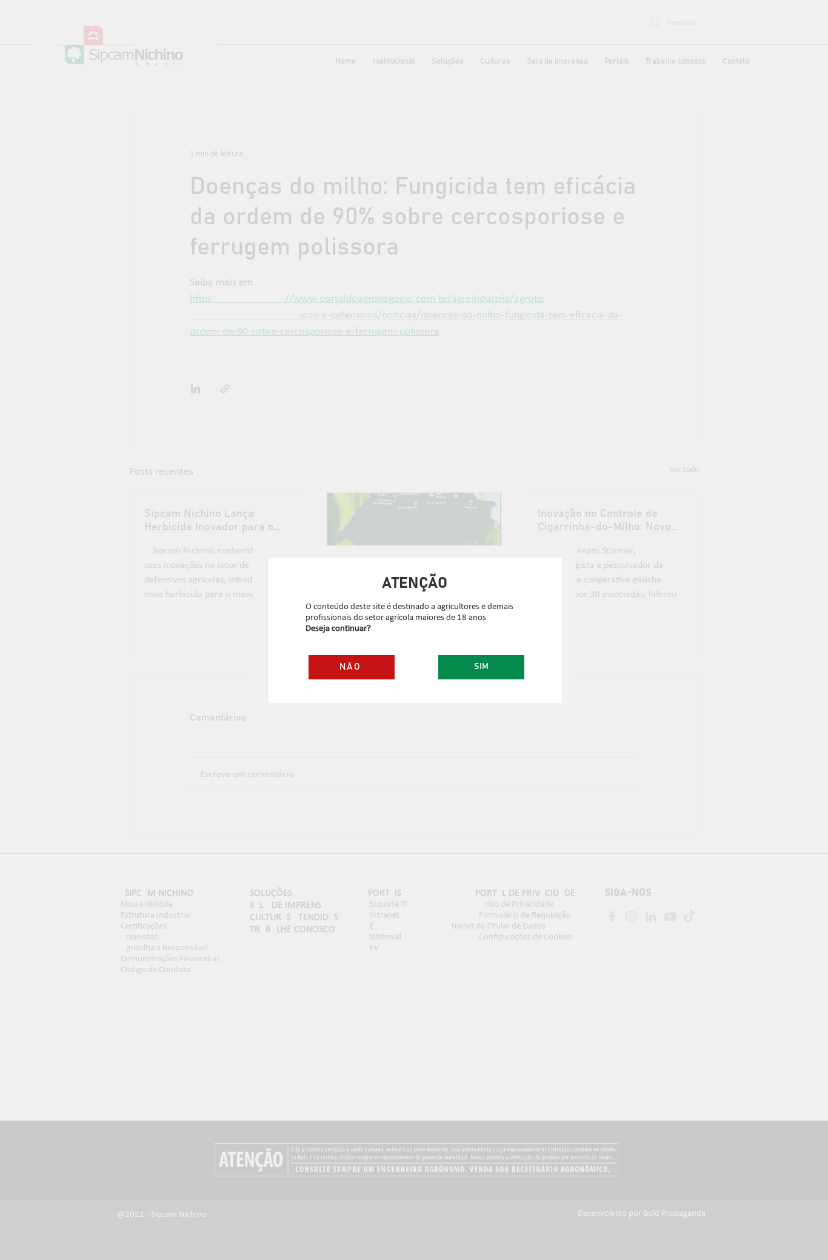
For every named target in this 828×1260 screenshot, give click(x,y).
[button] (481, 667)
